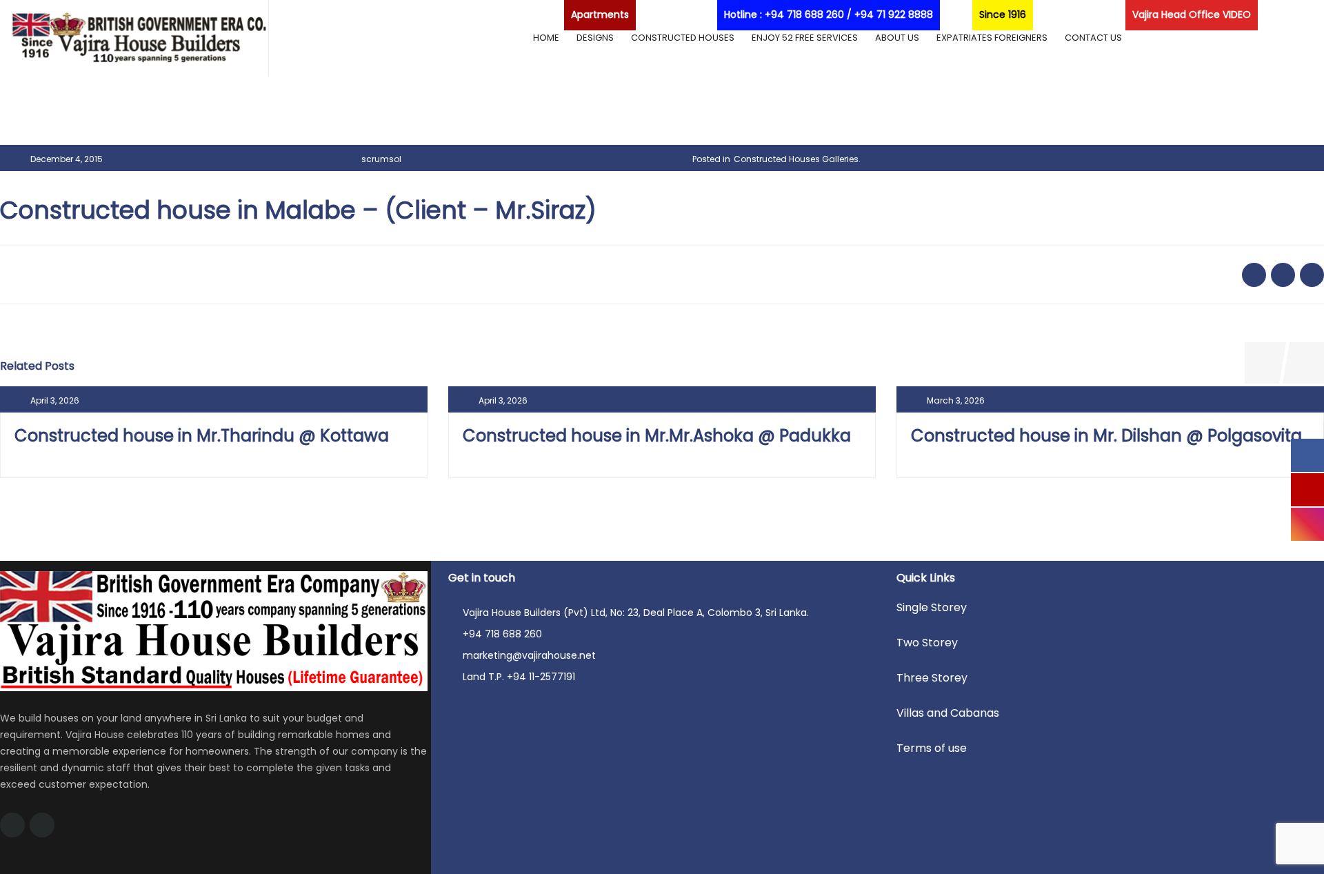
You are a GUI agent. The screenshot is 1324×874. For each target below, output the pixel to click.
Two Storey (927, 642)
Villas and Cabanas (947, 713)
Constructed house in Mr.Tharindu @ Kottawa (201, 435)
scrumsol (381, 159)
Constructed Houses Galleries (796, 159)
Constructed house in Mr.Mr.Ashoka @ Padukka (657, 435)
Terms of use (931, 748)
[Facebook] (12, 825)
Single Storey (931, 607)
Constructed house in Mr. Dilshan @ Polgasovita (1106, 435)
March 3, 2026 (956, 400)
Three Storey (931, 678)
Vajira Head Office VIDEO (1191, 14)
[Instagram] (42, 825)
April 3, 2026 (54, 400)
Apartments (600, 14)
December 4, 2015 (66, 159)
